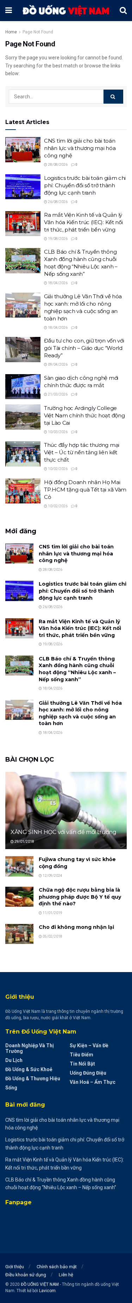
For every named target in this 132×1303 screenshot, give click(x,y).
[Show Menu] (8, 10)
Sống (11, 1087)
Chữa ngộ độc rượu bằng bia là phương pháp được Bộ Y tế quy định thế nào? (80, 897)
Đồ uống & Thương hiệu (32, 1078)
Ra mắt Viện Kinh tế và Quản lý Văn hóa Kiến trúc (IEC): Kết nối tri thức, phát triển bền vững (83, 222)
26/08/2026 (57, 202)
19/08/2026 (57, 239)
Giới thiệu (14, 1266)
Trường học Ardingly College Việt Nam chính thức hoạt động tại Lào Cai (84, 415)
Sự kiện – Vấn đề (89, 1045)
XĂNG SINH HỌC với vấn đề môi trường (64, 832)
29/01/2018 (24, 841)
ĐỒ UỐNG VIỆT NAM (40, 1284)
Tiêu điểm (81, 1054)
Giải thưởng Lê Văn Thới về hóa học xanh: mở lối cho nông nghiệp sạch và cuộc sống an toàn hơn (80, 713)
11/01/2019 (52, 913)
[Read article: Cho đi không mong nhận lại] (19, 934)
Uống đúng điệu (88, 1073)
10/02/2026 (57, 469)
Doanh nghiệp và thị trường (29, 1048)
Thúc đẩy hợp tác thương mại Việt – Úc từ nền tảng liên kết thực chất (81, 452)
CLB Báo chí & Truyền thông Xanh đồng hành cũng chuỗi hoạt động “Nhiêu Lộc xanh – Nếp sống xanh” (77, 669)
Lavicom (47, 1290)
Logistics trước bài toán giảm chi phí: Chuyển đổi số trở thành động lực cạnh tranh (85, 185)
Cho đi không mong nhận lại (76, 927)
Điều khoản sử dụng (25, 1274)
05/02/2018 (52, 936)
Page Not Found (38, 32)
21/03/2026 (57, 394)
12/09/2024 (52, 876)
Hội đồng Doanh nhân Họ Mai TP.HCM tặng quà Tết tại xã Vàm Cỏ (85, 489)
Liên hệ (66, 1274)
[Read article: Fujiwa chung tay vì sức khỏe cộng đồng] (19, 866)
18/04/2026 (57, 283)
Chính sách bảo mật (57, 1266)
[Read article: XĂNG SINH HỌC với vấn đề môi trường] (66, 815)
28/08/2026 (57, 165)
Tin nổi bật (82, 1064)
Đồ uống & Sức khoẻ (28, 1069)
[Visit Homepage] (66, 10)
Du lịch (14, 1060)
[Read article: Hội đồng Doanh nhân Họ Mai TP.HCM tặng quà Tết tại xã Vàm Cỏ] (22, 491)
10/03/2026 (57, 432)
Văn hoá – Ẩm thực (92, 1082)
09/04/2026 (57, 364)
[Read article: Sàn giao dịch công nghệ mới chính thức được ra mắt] (22, 386)
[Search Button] (123, 10)
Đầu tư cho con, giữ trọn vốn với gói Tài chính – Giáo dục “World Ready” (84, 348)
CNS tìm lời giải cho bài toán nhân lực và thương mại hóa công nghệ (79, 148)
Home (11, 32)
